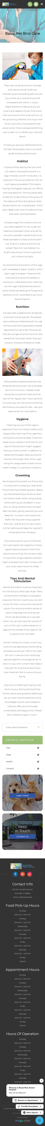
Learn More (22, 795)
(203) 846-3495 (26, 897)
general (10, 768)
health (9, 761)
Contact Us (22, 836)
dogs (8, 755)
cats (8, 748)
